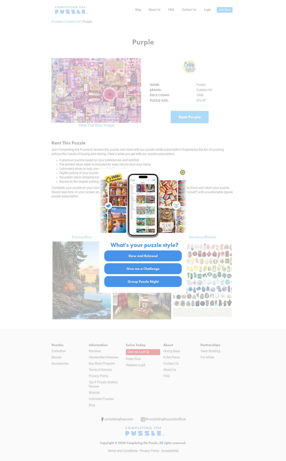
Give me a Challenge (143, 268)
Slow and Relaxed (143, 256)
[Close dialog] (182, 172)
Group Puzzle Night (143, 281)
